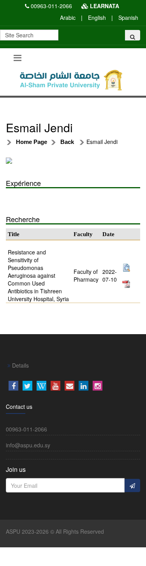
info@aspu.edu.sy (28, 445)
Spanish (128, 17)
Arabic (68, 17)
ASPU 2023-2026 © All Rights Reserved (55, 531)
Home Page (31, 141)
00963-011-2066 (51, 6)
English (97, 17)
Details (20, 365)
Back (67, 141)
